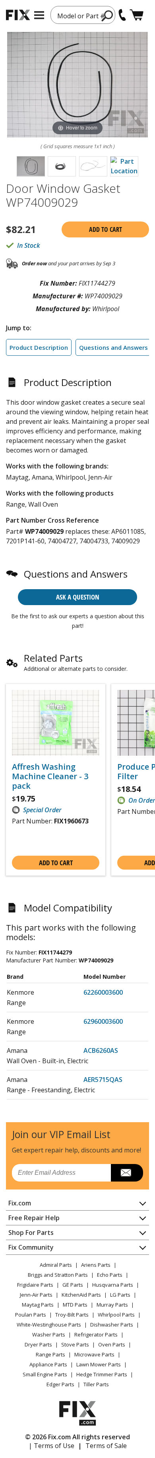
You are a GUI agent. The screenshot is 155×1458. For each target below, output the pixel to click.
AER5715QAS (102, 1079)
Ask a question (77, 597)
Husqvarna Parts (112, 1284)
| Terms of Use (51, 1445)
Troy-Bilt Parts (72, 1314)
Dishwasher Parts (111, 1324)
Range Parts (50, 1354)
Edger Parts (60, 1384)
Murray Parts (112, 1304)
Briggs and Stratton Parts (58, 1274)
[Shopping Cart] (136, 15)
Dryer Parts (38, 1344)
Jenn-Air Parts (36, 1294)
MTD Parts (75, 1304)
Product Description (39, 347)
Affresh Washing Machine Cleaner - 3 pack (50, 776)
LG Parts (120, 1294)
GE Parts (72, 1284)
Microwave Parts (94, 1354)
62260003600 (103, 992)
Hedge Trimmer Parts (101, 1374)
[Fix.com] (18, 15)
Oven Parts (111, 1344)
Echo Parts (109, 1274)
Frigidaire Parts (35, 1284)
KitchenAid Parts (81, 1294)
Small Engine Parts (45, 1374)
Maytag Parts (38, 1304)
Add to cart (105, 229)
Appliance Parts (48, 1364)
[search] (107, 16)
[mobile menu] (39, 15)
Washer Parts (48, 1334)
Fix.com (19, 1203)
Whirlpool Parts (116, 1314)
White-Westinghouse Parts (49, 1324)
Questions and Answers (113, 347)
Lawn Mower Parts (98, 1364)
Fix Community (31, 1247)
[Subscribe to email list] (127, 1173)
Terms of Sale (106, 1445)
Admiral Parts (56, 1264)
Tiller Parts (96, 1384)
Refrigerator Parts (96, 1334)
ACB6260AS (100, 1050)
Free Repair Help (34, 1217)
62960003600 (103, 1021)
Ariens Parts (95, 1264)
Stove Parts (75, 1344)
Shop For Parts (31, 1232)
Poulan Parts (30, 1314)
